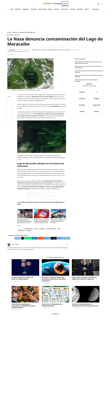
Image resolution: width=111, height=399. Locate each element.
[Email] (9, 123)
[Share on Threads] (31, 54)
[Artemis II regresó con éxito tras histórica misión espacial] (25, 267)
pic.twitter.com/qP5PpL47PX (48, 196)
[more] (100, 9)
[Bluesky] (21, 4)
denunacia (44, 49)
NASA (58, 49)
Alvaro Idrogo (12, 49)
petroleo (68, 49)
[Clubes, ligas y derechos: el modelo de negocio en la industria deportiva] (85, 267)
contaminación (35, 49)
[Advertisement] (55, 20)
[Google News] (12, 4)
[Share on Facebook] (15, 54)
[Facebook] (8, 4)
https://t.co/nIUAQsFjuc (33, 196)
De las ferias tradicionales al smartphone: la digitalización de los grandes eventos (23, 306)
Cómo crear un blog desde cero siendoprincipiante (52, 305)
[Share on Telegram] (28, 54)
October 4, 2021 (47, 198)
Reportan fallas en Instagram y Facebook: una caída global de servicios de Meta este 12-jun (41, 221)
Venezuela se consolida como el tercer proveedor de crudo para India (58, 221)
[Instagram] (14, 4)
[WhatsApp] (17, 4)
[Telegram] (15, 4)
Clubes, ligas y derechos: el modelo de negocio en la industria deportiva (84, 278)
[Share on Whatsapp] (20, 54)
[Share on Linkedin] (23, 54)
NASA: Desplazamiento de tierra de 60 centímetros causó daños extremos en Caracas (24, 221)
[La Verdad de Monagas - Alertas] (55, 4)
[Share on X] (17, 54)
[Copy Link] (34, 54)
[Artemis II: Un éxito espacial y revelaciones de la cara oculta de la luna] (85, 294)
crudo (40, 49)
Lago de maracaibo (52, 49)
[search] (96, 3)
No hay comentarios (75, 49)
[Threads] (19, 4)
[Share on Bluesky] (9, 120)
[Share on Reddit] (26, 54)
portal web (55, 106)
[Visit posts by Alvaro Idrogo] (9, 244)
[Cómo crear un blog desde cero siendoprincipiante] (55, 294)
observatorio (63, 49)
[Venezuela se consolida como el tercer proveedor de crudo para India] (58, 213)
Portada (9, 32)
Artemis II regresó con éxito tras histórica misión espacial (22, 278)
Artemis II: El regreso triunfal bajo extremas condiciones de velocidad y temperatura (54, 279)
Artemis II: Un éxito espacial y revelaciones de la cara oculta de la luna (85, 305)
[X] (10, 4)
